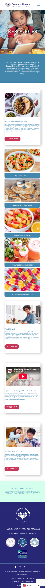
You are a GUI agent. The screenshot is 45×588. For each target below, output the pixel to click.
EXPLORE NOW (12, 139)
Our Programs (33, 529)
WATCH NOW (11, 407)
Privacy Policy (27, 582)
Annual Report (16, 578)
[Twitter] (25, 567)
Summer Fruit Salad (22, 235)
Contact (32, 533)
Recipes (14, 533)
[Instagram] (20, 567)
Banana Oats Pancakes (22, 205)
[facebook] (15, 567)
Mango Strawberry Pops (22, 295)
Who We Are (19, 529)
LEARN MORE (11, 346)
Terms (16, 582)
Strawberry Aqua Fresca (22, 265)
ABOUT (9, 529)
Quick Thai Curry (22, 176)
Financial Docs (31, 578)
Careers (22, 533)
